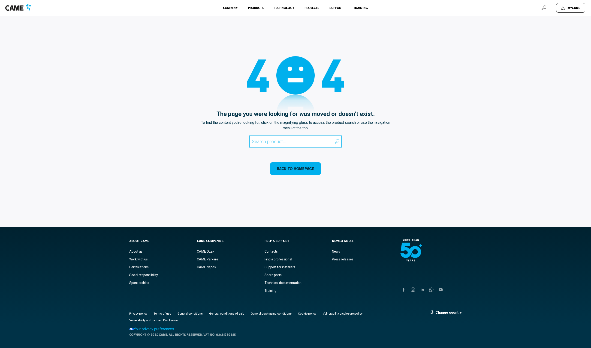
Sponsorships (139, 283)
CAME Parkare (207, 259)
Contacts (271, 251)
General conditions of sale (226, 313)
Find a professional (278, 259)
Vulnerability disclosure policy (342, 313)
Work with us (138, 259)
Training (360, 8)
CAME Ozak (205, 251)
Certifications (139, 267)
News (336, 251)
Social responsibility (143, 275)
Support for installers (280, 267)
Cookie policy (307, 313)
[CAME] (18, 7)
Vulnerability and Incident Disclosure (153, 320)
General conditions (190, 313)
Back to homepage (295, 168)
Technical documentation (283, 283)
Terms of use (162, 313)
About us (135, 251)
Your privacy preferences (154, 329)
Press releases (342, 259)
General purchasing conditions (271, 313)
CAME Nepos (206, 267)
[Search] (543, 7)
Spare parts (273, 275)
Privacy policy (138, 313)
